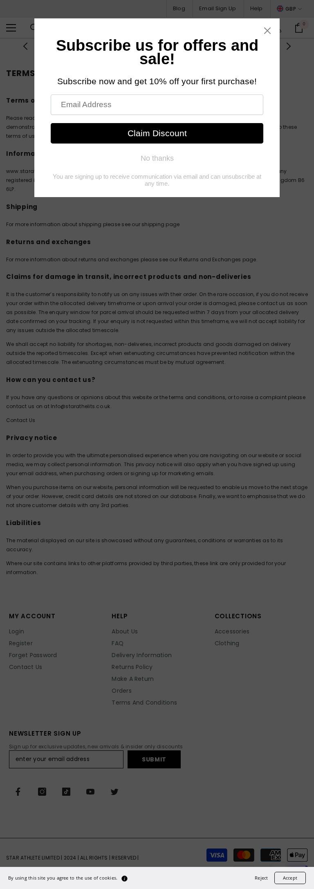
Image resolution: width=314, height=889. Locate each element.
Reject (261, 878)
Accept (290, 878)
